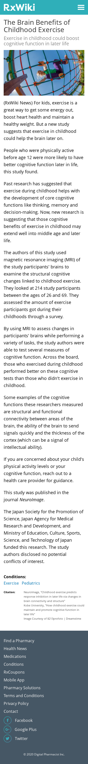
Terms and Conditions (24, 695)
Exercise (11, 583)
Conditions (14, 664)
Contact (11, 711)
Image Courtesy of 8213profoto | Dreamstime (52, 618)
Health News (15, 648)
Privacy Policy (16, 703)
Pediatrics (31, 583)
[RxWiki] (19, 7)
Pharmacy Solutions (22, 687)
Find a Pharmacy (19, 640)
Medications (15, 656)
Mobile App (14, 680)
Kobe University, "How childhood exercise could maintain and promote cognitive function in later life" (54, 609)
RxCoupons (14, 672)
